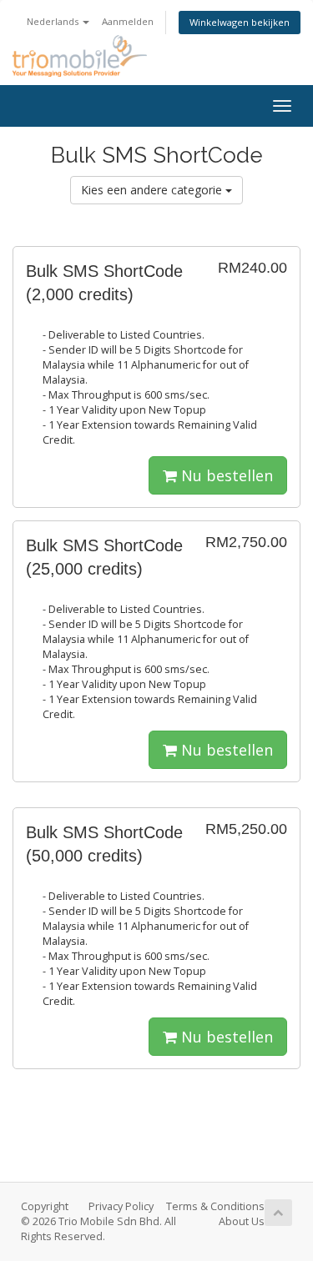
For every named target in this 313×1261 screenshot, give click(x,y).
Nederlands (54, 21)
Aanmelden (128, 21)
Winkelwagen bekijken (239, 22)
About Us (242, 1221)
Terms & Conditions (215, 1206)
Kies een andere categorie (153, 190)
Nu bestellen (225, 475)
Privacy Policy (121, 1206)
